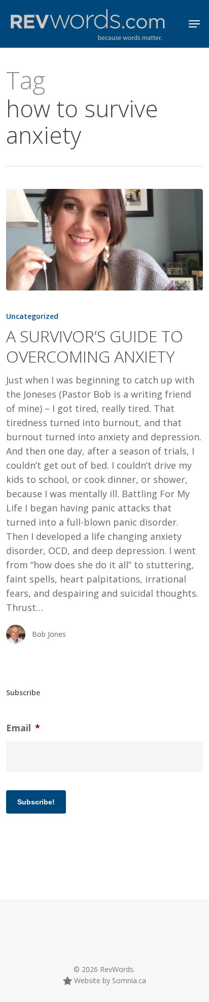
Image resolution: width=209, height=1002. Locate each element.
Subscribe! (36, 802)
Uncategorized (32, 316)
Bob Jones (49, 634)
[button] (194, 24)
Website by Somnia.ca (109, 980)
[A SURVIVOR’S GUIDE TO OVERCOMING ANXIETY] (104, 239)
